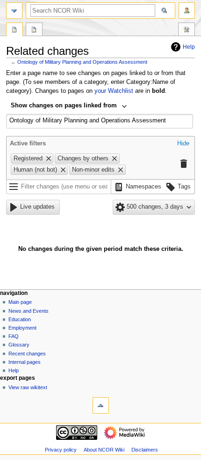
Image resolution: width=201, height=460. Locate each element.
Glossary (18, 344)
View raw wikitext (27, 387)
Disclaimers (144, 449)
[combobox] (69, 106)
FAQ (13, 336)
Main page (20, 302)
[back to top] (101, 405)
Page (14, 30)
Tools (186, 30)
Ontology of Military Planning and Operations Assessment (82, 62)
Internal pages (24, 362)
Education (19, 319)
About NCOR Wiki (104, 449)
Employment (22, 328)
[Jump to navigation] (14, 10)
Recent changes (27, 353)
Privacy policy (61, 449)
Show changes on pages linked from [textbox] (64, 105)
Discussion (34, 30)
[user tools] (187, 10)
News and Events (28, 311)
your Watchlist (113, 91)
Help (189, 47)
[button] (183, 143)
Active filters (28, 143)
